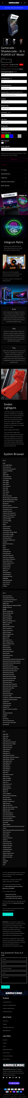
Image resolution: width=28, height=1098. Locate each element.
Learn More (8, 914)
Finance (5, 1043)
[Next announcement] (25, 7)
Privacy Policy (6, 1052)
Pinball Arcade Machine (8, 1008)
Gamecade (9, 1094)
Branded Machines (7, 1011)
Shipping (8, 66)
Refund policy (15, 1094)
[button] (4, 2)
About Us (5, 1040)
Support (5, 1024)
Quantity (3, 58)
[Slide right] (26, 42)
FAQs (4, 1046)
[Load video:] (14, 262)
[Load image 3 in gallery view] (21, 42)
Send (5, 987)
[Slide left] (1, 42)
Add (5, 142)
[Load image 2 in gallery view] (14, 42)
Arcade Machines (7, 1002)
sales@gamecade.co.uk (8, 1027)
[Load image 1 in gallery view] (7, 42)
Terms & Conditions (8, 1056)
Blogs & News (6, 1059)
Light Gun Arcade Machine (9, 1005)
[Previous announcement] (2, 7)
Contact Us (5, 1021)
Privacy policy (22, 1094)
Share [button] (4, 164)
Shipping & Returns (7, 1049)
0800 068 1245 (6, 1030)
